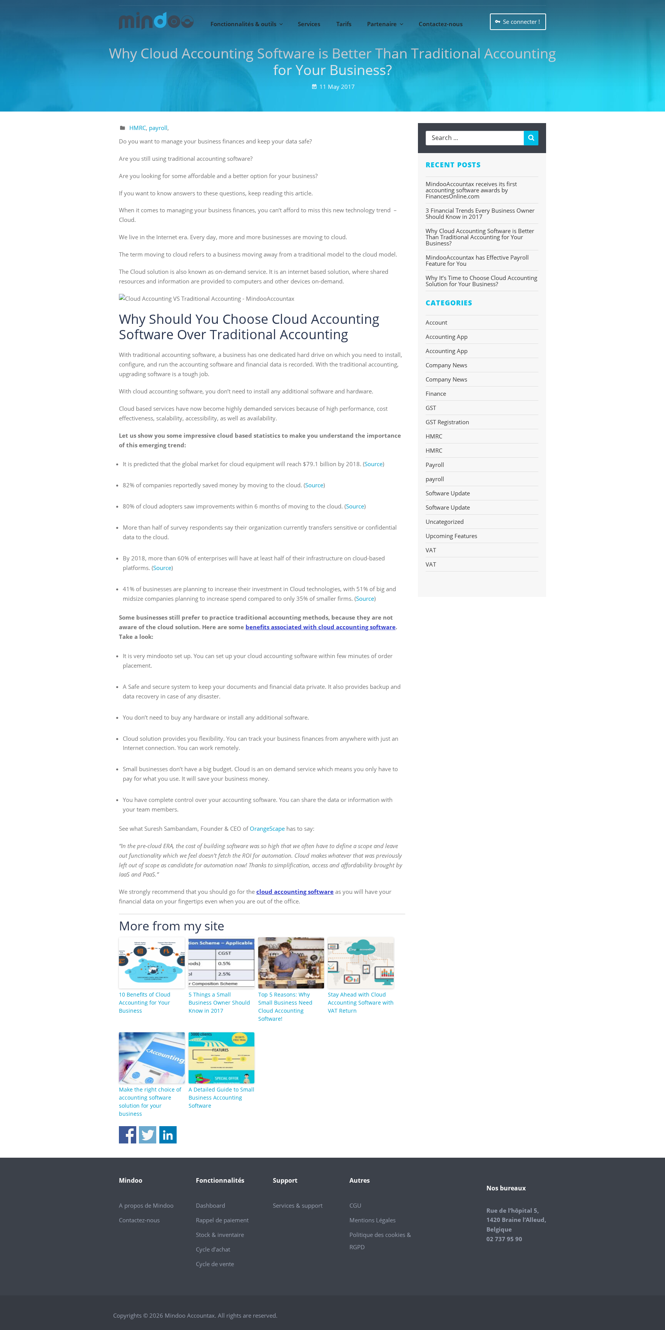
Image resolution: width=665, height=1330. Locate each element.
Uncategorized (445, 521)
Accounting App (447, 336)
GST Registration (447, 422)
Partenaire (382, 24)
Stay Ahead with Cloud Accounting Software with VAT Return (361, 1002)
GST (431, 408)
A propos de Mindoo (146, 1205)
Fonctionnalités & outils (243, 24)
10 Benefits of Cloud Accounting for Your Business (144, 1002)
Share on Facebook (127, 1134)
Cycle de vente (215, 1264)
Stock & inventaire (220, 1234)
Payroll (435, 465)
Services (309, 24)
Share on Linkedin (168, 1134)
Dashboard (210, 1205)
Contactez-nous (441, 24)
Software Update (448, 493)
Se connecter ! (521, 21)
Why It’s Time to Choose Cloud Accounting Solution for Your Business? (481, 281)
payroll (158, 128)
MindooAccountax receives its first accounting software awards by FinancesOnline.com (471, 190)
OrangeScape (268, 828)
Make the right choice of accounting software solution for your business (150, 1101)
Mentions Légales (372, 1220)
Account (436, 322)
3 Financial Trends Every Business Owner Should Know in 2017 (480, 213)
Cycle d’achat (213, 1249)
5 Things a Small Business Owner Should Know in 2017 (219, 1002)
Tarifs (343, 24)
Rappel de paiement (222, 1220)
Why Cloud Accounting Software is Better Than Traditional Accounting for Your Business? (480, 237)
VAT (431, 550)
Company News (446, 365)
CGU (355, 1205)
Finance (436, 393)
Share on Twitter (147, 1134)
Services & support (297, 1205)
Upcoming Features (451, 536)
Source (373, 464)
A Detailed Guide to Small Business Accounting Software (221, 1097)
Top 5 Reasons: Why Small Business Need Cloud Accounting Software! (285, 1006)
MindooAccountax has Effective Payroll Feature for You (477, 260)
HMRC (137, 128)
